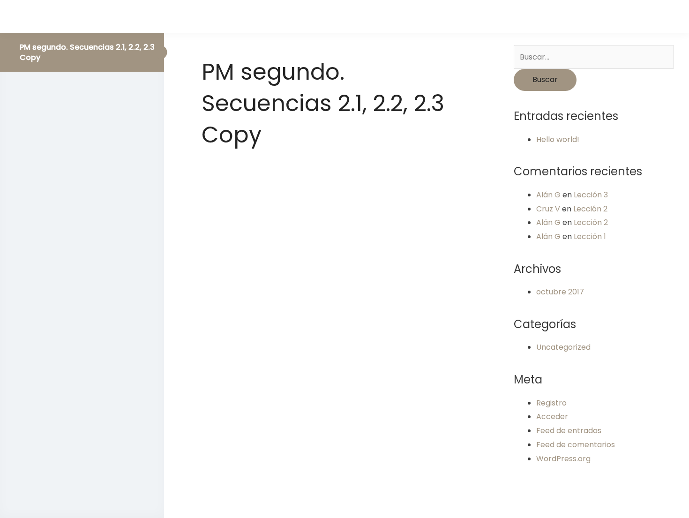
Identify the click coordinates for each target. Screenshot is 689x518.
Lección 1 (590, 236)
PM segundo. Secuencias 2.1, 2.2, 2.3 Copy (87, 52)
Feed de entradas (568, 430)
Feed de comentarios (575, 444)
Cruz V (548, 208)
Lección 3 (591, 194)
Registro (551, 403)
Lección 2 (590, 208)
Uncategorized (563, 347)
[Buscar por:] (594, 57)
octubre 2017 (560, 291)
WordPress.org (563, 458)
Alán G (548, 194)
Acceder (552, 416)
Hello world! (557, 139)
